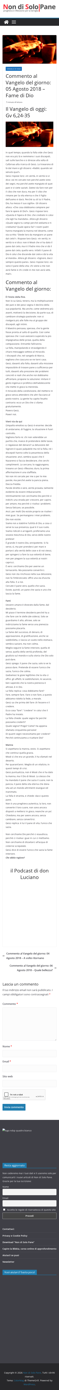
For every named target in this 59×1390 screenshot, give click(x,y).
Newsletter (8, 1261)
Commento (10, 1004)
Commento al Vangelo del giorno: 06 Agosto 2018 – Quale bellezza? (31, 968)
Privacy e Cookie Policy (15, 1235)
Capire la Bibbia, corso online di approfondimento (29, 1248)
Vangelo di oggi (14, 69)
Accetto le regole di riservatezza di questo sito (31, 1209)
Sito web (8, 1076)
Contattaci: (8, 1229)
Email (7, 1061)
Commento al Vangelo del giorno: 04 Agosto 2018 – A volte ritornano (27, 956)
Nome (7, 1046)
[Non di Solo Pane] (6, 22)
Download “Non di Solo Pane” (18, 1242)
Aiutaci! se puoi (11, 1255)
